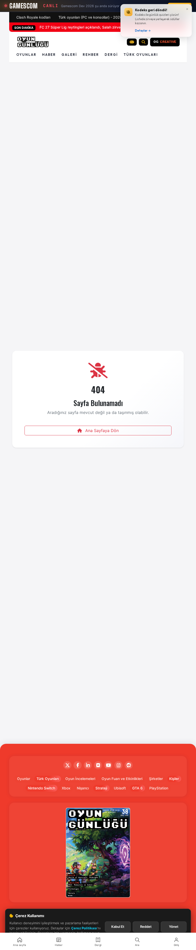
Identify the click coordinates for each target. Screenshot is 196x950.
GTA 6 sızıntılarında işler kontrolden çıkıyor (75, 27)
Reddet (146, 927)
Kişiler (174, 779)
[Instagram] (118, 765)
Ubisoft (120, 788)
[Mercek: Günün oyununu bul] (143, 42)
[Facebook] (78, 765)
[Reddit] (129, 765)
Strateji (101, 788)
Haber (49, 55)
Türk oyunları (141, 55)
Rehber (91, 55)
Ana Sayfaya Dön (101, 430)
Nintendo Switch (41, 788)
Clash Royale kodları (33, 17)
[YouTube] (108, 765)
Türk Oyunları (47, 779)
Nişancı (83, 788)
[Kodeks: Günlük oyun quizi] (132, 42)
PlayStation (158, 788)
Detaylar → (143, 30)
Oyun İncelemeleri (80, 779)
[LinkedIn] (88, 765)
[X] (67, 765)
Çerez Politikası (84, 928)
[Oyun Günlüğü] (33, 42)
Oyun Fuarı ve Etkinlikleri (122, 779)
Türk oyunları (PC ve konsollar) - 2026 (90, 17)
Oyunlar (26, 55)
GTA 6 (137, 788)
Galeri (69, 55)
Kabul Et (117, 927)
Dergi (111, 55)
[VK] (98, 765)
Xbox (66, 788)
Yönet (173, 927)
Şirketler (156, 779)
